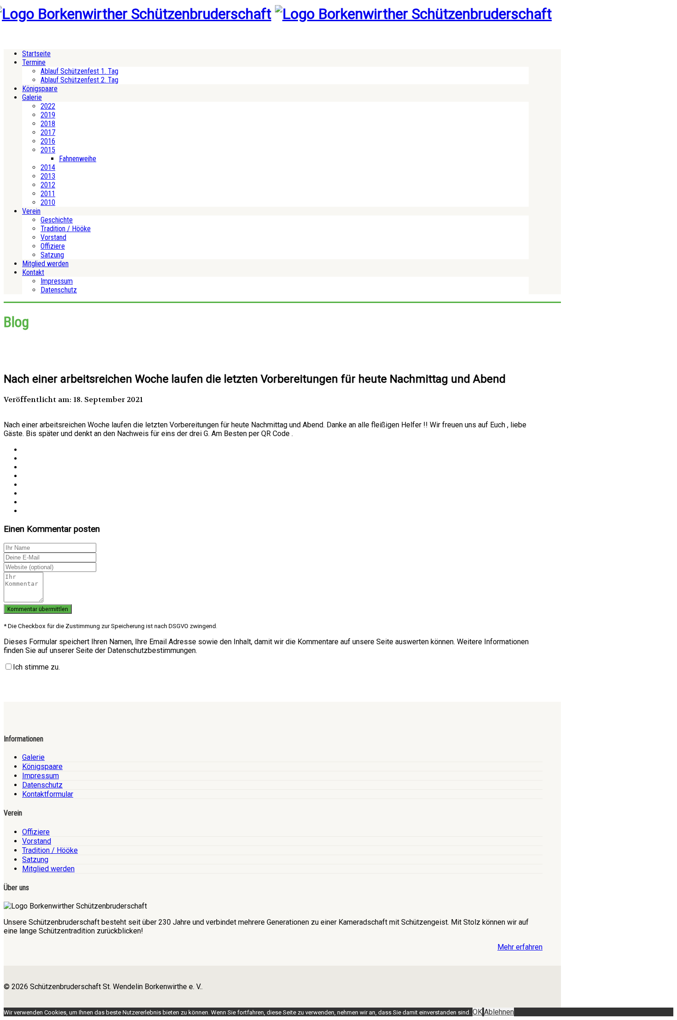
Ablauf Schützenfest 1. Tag (79, 71)
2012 (48, 185)
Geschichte (57, 220)
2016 (48, 141)
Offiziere (53, 246)
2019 (48, 115)
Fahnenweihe (77, 158)
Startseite (36, 53)
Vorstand (53, 237)
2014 (48, 167)
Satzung (52, 255)
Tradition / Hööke (66, 228)
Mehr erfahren (520, 947)
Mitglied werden (45, 263)
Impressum (57, 281)
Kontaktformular (47, 794)
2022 (48, 106)
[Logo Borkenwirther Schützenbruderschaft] (413, 14)
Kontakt (33, 272)
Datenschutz (59, 290)
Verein (31, 211)
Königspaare (40, 88)
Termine (34, 62)
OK (477, 1012)
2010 (48, 202)
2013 (48, 176)
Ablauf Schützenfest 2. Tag (79, 80)
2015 (48, 150)
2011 (48, 193)
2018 (48, 123)
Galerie (32, 97)
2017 (48, 132)
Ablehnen (499, 1012)
